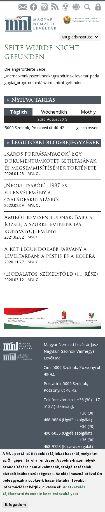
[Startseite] (33, 23)
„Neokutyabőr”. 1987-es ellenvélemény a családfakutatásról (35, 193)
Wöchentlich (54, 112)
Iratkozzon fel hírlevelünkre (23, 7)
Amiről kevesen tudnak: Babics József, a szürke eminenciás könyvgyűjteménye (48, 224)
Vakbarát (65, 7)
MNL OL (34, 173)
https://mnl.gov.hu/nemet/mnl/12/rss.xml (54, 7)
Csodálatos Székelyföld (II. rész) (51, 274)
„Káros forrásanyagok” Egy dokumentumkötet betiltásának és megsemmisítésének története (50, 161)
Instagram (44, 7)
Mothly (88, 112)
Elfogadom (15, 504)
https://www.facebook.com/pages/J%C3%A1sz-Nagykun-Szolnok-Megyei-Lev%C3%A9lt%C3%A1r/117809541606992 (33, 7)
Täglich (18, 112)
